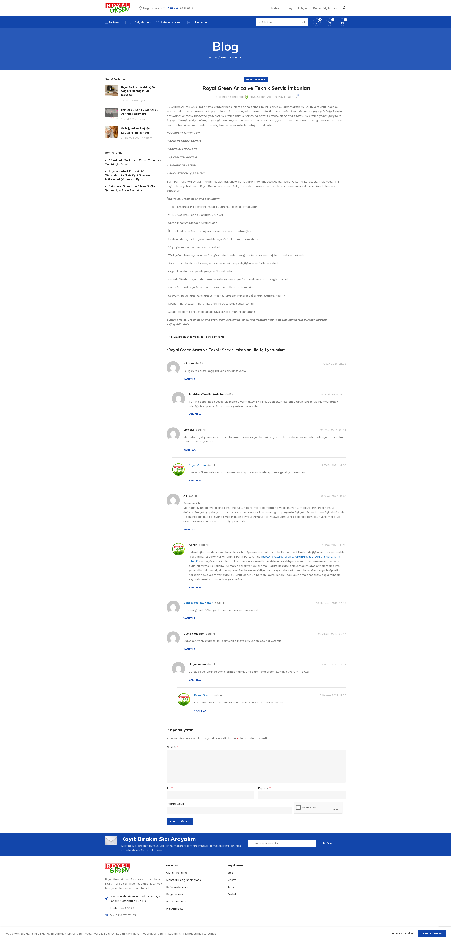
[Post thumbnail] (111, 93)
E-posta (264, 788)
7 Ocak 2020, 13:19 (333, 545)
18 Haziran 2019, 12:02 (331, 603)
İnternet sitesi (176, 803)
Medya (231, 880)
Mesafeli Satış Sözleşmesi (183, 880)
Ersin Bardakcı (132, 190)
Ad (170, 788)
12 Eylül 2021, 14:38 (333, 465)
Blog (230, 872)
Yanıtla (189, 379)
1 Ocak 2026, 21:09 (333, 363)
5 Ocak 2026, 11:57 (333, 394)
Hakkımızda (174, 908)
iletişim (232, 887)
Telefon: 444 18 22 (121, 908)
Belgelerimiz (174, 894)
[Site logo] (117, 7)
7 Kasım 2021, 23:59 (332, 664)
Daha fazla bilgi (403, 933)
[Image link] (117, 868)
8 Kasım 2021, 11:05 (333, 695)
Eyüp (139, 179)
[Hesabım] (344, 8)
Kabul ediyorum (431, 933)
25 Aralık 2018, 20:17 (332, 633)
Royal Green (257, 96)
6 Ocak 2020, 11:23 (333, 496)
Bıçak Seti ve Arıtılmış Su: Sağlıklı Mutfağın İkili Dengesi (138, 91)
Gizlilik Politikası (177, 872)
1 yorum (144, 100)
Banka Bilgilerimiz (178, 901)
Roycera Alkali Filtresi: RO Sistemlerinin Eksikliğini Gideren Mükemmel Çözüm (127, 175)
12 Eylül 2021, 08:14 (333, 429)
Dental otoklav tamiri (198, 602)
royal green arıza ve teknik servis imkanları (198, 336)
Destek (232, 894)
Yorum (172, 746)
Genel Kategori (231, 57)
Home (213, 57)
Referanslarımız (177, 887)
